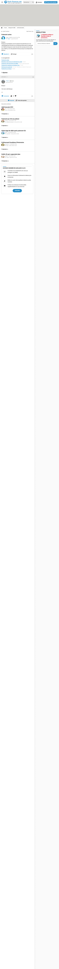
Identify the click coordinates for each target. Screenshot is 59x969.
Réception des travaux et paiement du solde (11, 61)
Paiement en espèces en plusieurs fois (10, 65)
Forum (5, 27)
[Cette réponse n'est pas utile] (15, 96)
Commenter (6, 96)
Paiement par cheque (6, 68)
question (52, 2)
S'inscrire (17, 190)
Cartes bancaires (20, 27)
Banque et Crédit (11, 27)
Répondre (12, 100)
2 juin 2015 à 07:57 (14, 38)
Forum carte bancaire (24, 63)
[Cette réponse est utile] (11, 96)
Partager (15, 54)
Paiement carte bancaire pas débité (9, 63)
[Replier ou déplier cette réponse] (33, 77)
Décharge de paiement (6, 67)
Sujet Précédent (6, 31)
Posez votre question (22, 100)
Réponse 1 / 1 (4, 77)
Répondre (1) (6, 54)
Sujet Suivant (29, 31)
